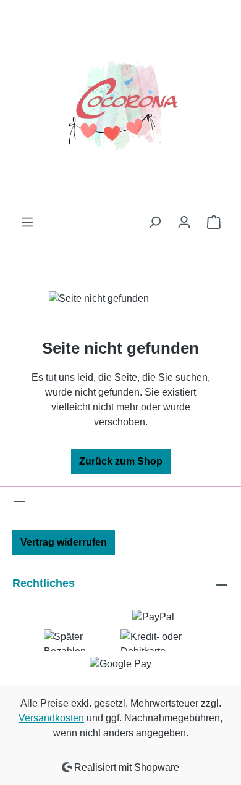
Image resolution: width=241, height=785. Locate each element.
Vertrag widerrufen (63, 542)
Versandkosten (51, 718)
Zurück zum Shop (121, 461)
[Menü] (27, 222)
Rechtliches (43, 583)
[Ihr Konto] (184, 222)
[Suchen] (154, 222)
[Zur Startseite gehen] (120, 107)
